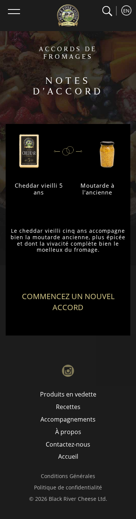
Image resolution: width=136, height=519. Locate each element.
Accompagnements (68, 419)
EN (126, 10)
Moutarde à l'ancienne (97, 189)
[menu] (14, 11)
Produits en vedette (68, 394)
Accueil (68, 456)
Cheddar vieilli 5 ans (39, 189)
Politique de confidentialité (68, 487)
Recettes (68, 407)
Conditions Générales (68, 476)
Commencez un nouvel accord (68, 301)
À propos (68, 432)
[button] (107, 11)
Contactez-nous (68, 444)
